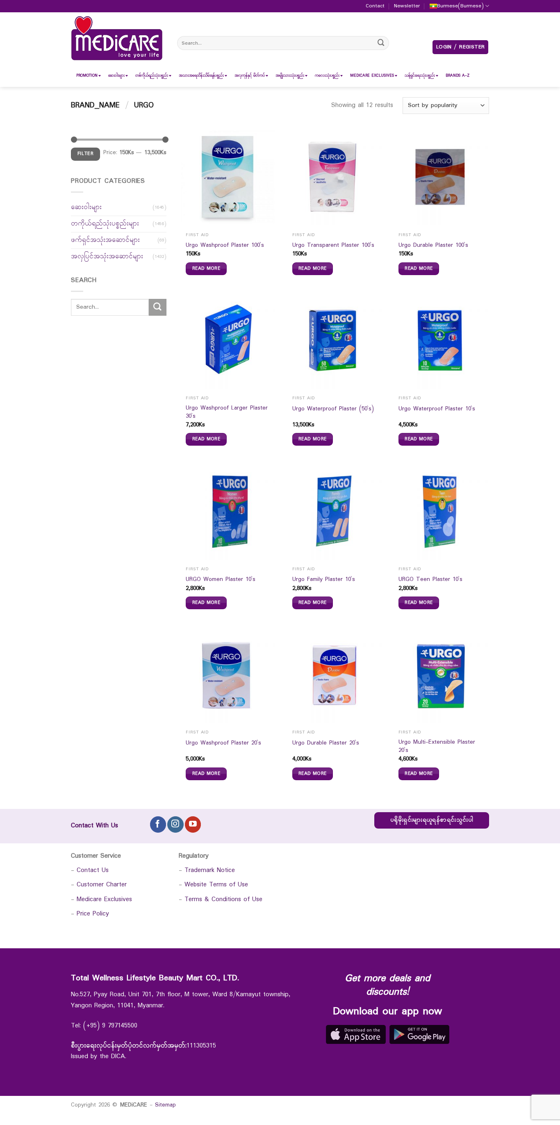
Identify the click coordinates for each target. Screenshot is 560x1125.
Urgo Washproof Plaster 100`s (225, 245)
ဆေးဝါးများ (86, 207)
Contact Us (93, 870)
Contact (375, 6)
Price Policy (93, 914)
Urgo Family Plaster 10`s (323, 580)
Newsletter (407, 6)
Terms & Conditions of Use (223, 899)
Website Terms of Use (216, 884)
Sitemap (165, 1104)
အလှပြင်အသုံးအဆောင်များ (107, 256)
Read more (206, 268)
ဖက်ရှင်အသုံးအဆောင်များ (105, 240)
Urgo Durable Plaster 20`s (325, 743)
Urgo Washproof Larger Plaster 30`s (227, 412)
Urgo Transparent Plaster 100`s (333, 245)
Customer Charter (102, 884)
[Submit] (381, 43)
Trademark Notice (209, 870)
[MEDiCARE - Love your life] (117, 38)
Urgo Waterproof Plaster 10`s (436, 409)
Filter (85, 153)
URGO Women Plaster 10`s (220, 580)
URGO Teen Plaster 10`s (430, 580)
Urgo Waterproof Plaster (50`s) (333, 409)
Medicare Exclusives (104, 899)
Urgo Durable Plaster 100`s (433, 245)
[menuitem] (87, 75)
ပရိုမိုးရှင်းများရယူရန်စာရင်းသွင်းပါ (431, 820)
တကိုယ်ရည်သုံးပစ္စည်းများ (105, 224)
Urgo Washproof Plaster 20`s (223, 743)
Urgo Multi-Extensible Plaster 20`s (436, 746)
